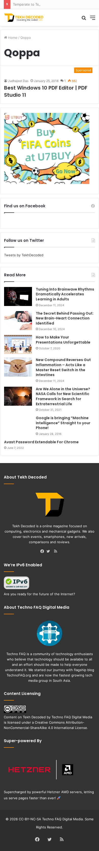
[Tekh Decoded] (24, 17)
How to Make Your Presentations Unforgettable (63, 340)
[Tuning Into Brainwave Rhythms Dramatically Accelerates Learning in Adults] (18, 296)
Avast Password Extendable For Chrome (41, 442)
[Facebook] (43, 552)
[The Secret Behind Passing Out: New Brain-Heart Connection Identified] (18, 320)
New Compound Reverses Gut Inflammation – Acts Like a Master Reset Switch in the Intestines (63, 367)
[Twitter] (49, 552)
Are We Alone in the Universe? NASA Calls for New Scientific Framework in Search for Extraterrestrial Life (63, 396)
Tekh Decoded (34, 717)
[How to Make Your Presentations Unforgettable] (18, 344)
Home (12, 38)
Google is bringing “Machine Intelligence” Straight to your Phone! (63, 422)
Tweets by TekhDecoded (23, 255)
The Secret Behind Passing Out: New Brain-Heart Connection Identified (65, 318)
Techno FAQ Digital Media (72, 717)
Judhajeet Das (18, 81)
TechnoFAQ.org (19, 675)
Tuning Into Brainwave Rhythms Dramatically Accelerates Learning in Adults (65, 294)
